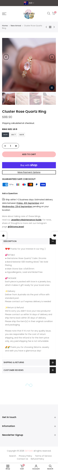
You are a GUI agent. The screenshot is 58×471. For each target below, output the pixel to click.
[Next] (52, 57)
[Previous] (6, 57)
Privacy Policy (25, 455)
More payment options (29, 172)
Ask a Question (10, 193)
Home (5, 25)
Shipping (6, 123)
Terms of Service (43, 455)
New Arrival (16, 25)
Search (12, 455)
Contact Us (22, 458)
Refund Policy (37, 458)
